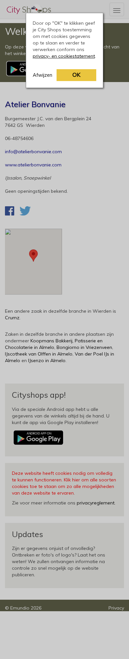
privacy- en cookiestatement (64, 56)
